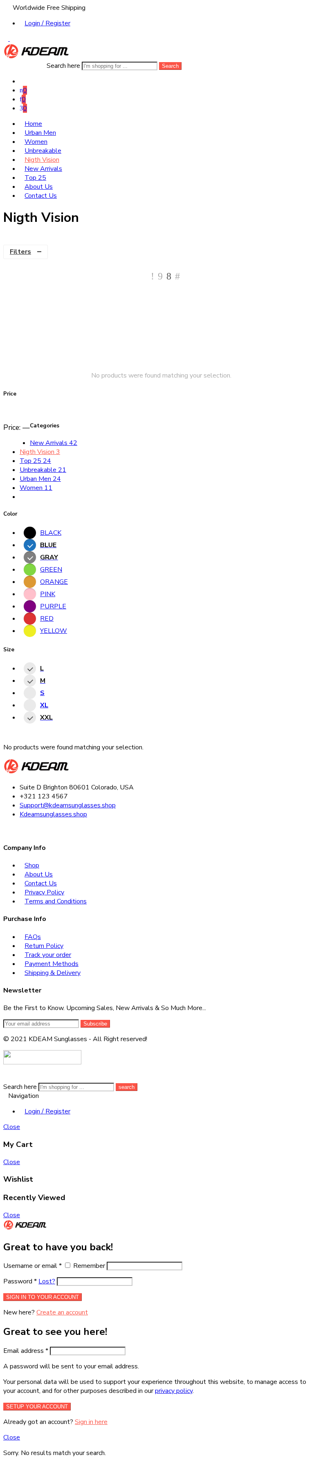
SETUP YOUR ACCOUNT (37, 1407)
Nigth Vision (42, 159)
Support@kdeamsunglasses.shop (68, 805)
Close (11, 1126)
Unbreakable (43, 150)
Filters (20, 251)
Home (33, 123)
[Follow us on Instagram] (15, 829)
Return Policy (44, 945)
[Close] (50, 1227)
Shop (32, 865)
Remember (89, 1265)
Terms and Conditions (56, 901)
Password (20, 1281)
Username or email (32, 1265)
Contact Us (41, 195)
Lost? (46, 1281)
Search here (64, 65)
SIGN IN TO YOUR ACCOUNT (42, 1297)
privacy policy (174, 1390)
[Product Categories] (22, 81)
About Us (39, 186)
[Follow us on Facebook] (5, 829)
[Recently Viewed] (12, 1077)
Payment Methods (51, 963)
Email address (25, 1350)
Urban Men (40, 132)
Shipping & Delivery (53, 972)
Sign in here (91, 1421)
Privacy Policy (44, 892)
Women (36, 141)
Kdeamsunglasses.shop (53, 814)
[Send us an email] (10, 829)
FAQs (33, 936)
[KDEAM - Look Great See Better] (36, 56)
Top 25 (35, 177)
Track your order (48, 954)
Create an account (62, 1312)
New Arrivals (43, 168)
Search (170, 66)
